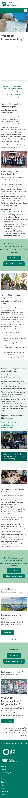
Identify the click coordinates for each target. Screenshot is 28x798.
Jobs (2, 785)
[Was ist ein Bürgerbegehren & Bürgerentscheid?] (14, 686)
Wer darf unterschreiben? (13, 88)
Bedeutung (7, 86)
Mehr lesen (8, 633)
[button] (14, 456)
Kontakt (3, 788)
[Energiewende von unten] (14, 604)
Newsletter (4, 779)
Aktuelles (4, 766)
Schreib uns (14, 258)
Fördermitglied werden (14, 264)
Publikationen (5, 776)
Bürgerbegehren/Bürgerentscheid (12, 211)
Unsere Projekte (6, 773)
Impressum (4, 794)
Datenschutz (5, 791)
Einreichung (14, 91)
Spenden (4, 782)
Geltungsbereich (19, 86)
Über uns (4, 770)
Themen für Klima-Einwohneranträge (14, 95)
